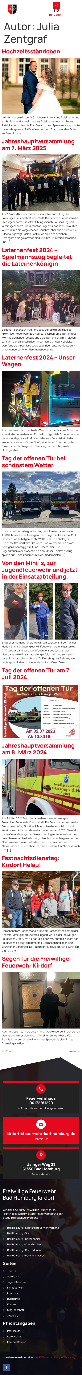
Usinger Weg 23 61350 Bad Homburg (41, 1166)
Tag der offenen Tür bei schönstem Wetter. (33, 461)
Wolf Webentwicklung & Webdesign (56, 1357)
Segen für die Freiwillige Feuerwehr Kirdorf (35, 962)
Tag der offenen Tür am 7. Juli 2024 (36, 673)
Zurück (8, 1051)
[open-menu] (31, 9)
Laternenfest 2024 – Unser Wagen (38, 360)
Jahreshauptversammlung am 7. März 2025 (38, 144)
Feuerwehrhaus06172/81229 (41, 1100)
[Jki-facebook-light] (6, 1367)
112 (56, 10)
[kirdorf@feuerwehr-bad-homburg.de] (41, 1124)
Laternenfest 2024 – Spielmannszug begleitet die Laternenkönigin (37, 256)
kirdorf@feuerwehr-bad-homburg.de (41, 1133)
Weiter (74, 1051)
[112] (56, 5)
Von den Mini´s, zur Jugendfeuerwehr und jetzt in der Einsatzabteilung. (40, 569)
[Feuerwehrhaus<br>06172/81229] (41, 1089)
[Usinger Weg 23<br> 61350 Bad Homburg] (41, 1155)
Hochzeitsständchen (31, 51)
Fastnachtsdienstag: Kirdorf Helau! (31, 861)
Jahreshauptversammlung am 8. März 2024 (38, 749)
